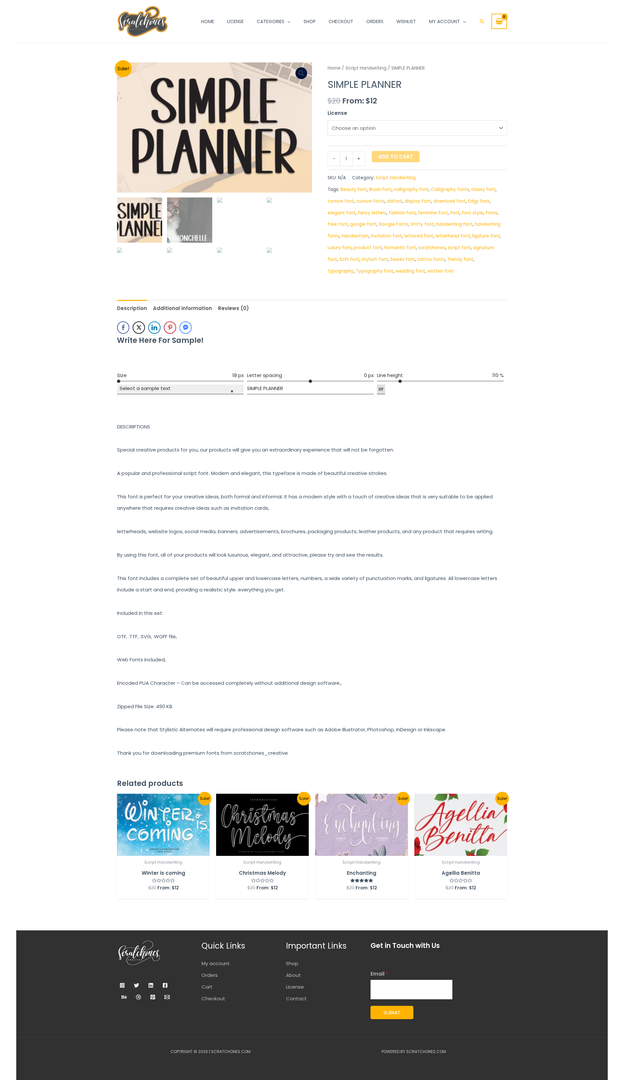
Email (379, 973)
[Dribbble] (138, 997)
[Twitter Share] (139, 327)
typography (341, 271)
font (455, 213)
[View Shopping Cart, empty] (499, 21)
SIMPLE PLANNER (265, 388)
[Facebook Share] (123, 327)
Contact (296, 998)
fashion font (402, 213)
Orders (210, 975)
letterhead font (453, 236)
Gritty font (422, 224)
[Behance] (124, 997)
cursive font (341, 201)
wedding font (410, 271)
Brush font (380, 189)
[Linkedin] (151, 985)
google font (363, 224)
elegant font (342, 213)
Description (132, 308)
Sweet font (402, 259)
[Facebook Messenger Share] (185, 327)
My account (216, 963)
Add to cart (395, 156)
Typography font (374, 271)
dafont (394, 201)
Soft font (349, 259)
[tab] (132, 308)
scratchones (432, 248)
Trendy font (460, 259)
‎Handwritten (355, 236)
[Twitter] (136, 985)
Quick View (163, 849)
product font (368, 248)
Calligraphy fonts (450, 189)
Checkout (213, 998)
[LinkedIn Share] (154, 327)
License (337, 113)
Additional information (182, 308)
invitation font (386, 236)
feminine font (433, 213)
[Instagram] (122, 985)
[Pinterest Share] (170, 327)
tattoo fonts (431, 259)
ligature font (486, 236)
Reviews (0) (233, 308)
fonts (491, 213)
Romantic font (400, 248)
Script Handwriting (365, 68)
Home (334, 68)
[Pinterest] (153, 997)
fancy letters (372, 213)
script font (459, 248)
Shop (292, 963)
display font (418, 201)
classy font (483, 189)
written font (440, 271)
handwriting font (454, 224)
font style (472, 213)
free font (338, 224)
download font (449, 201)
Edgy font (478, 201)
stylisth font (375, 259)
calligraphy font (411, 189)
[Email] (167, 997)
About (293, 975)
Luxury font (340, 248)
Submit (392, 1012)
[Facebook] (165, 985)
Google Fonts (393, 224)
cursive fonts (370, 201)
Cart (207, 986)
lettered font (418, 236)
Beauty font (354, 189)
